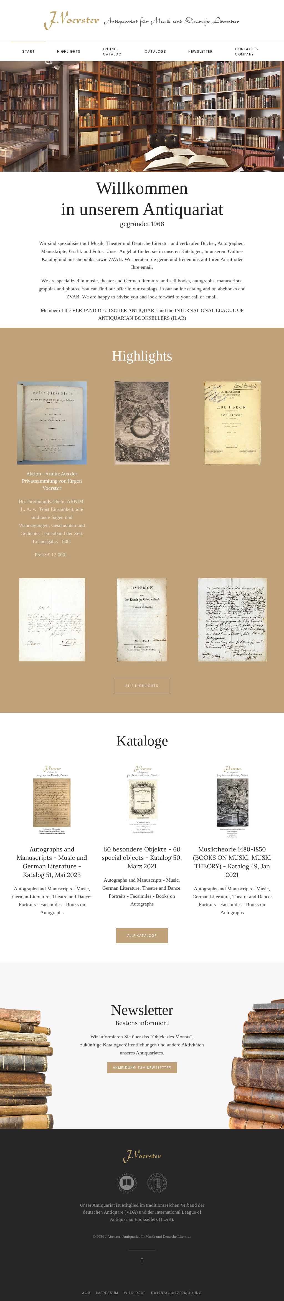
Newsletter (200, 51)
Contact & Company (246, 52)
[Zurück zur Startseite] (142, 21)
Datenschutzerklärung (176, 1292)
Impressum (107, 1292)
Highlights (69, 51)
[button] (12, 116)
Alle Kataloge (142, 935)
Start (28, 51)
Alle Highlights (142, 685)
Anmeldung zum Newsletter (142, 1067)
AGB (86, 1292)
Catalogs (155, 51)
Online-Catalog (112, 52)
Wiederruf (135, 1292)
